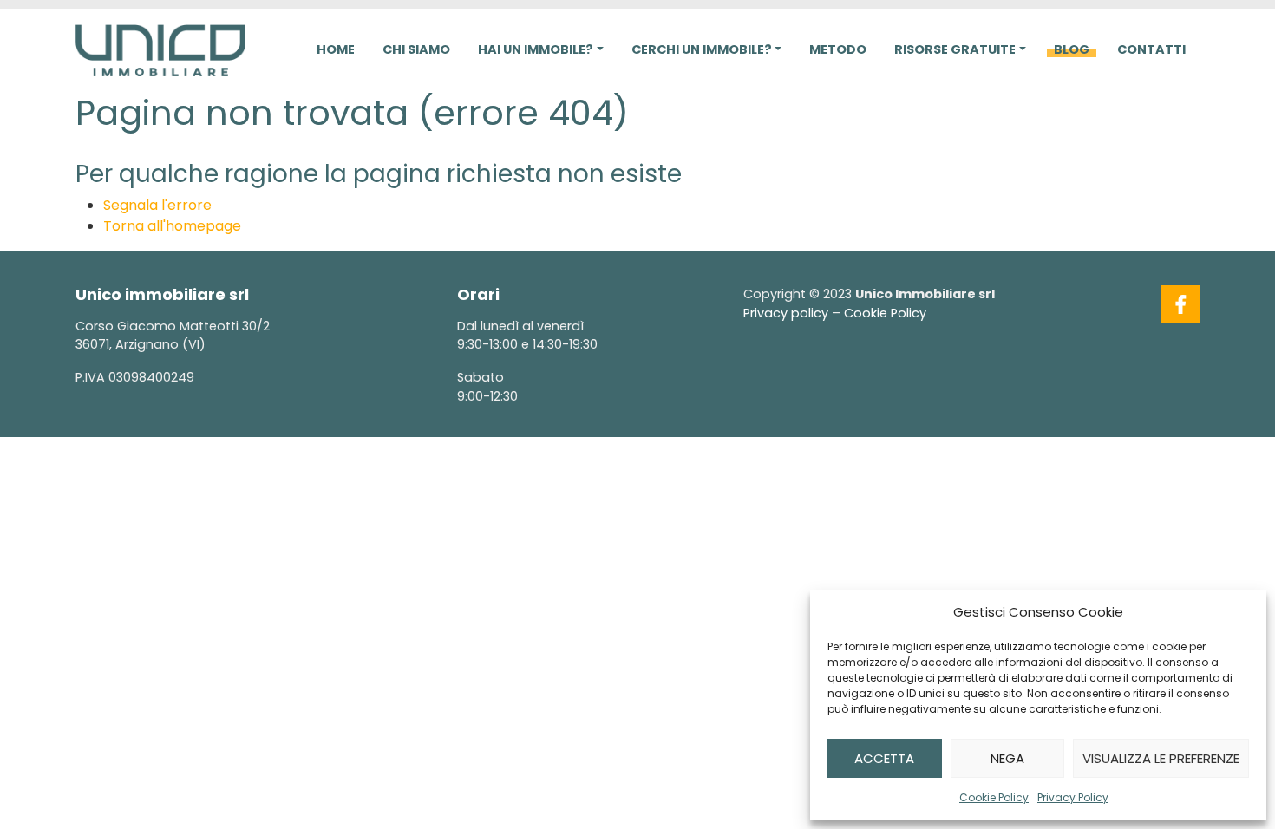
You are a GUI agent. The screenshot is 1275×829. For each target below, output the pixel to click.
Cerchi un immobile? (701, 49)
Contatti (1151, 49)
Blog (1071, 49)
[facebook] (1180, 304)
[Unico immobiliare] (160, 48)
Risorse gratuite (955, 49)
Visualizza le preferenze (1160, 758)
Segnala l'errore (157, 205)
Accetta (884, 758)
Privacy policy (785, 313)
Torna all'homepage (172, 226)
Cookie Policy (994, 797)
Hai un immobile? (535, 49)
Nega (1007, 758)
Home (336, 49)
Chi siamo (416, 49)
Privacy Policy (1072, 797)
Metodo (837, 49)
